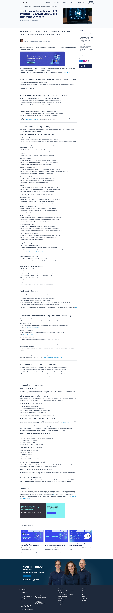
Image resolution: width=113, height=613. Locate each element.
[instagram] (28, 606)
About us (84, 594)
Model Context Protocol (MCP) (32, 119)
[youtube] (25, 606)
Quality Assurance (62, 602)
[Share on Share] (88, 61)
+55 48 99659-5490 (38, 602)
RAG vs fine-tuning (65, 422)
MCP (54, 494)
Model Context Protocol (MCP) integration (35, 251)
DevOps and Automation (63, 604)
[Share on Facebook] (80, 61)
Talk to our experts (27, 575)
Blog (84, 2)
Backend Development (62, 598)
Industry (83, 596)
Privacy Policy (30, 609)
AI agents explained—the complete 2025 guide (52, 357)
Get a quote (91, 2)
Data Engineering (61, 592)
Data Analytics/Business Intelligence (65, 594)
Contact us (84, 590)
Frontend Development (63, 596)
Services (84, 600)
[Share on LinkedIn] (82, 61)
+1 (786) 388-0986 (24, 601)
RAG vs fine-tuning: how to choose (33, 327)
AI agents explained (67, 72)
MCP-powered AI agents (28, 334)
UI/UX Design (61, 600)
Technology (84, 598)
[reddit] (30, 606)
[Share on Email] (86, 61)
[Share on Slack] (84, 61)
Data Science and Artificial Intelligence (66, 590)
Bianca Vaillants (28, 40)
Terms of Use (23, 609)
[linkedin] (22, 606)
